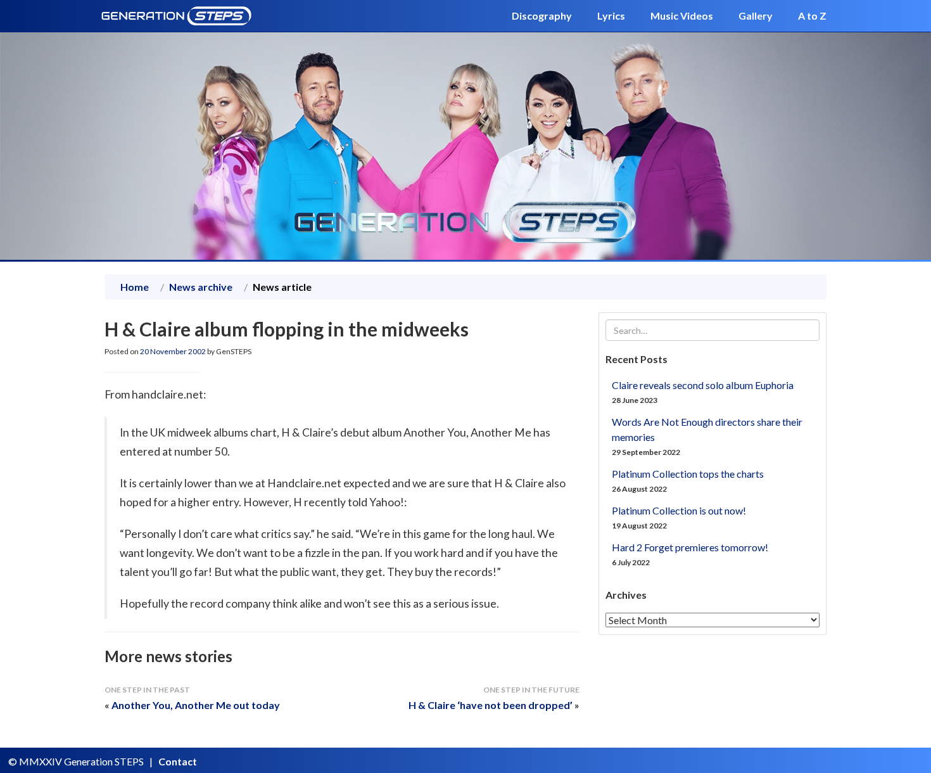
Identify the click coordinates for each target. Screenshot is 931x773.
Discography (542, 16)
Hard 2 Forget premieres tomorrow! (690, 547)
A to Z (812, 16)
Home (134, 287)
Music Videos (681, 16)
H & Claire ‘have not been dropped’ (490, 705)
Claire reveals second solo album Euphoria (703, 385)
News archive (200, 287)
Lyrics (611, 16)
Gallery (755, 16)
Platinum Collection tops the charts (688, 474)
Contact (177, 761)
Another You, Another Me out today (195, 705)
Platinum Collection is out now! (679, 510)
